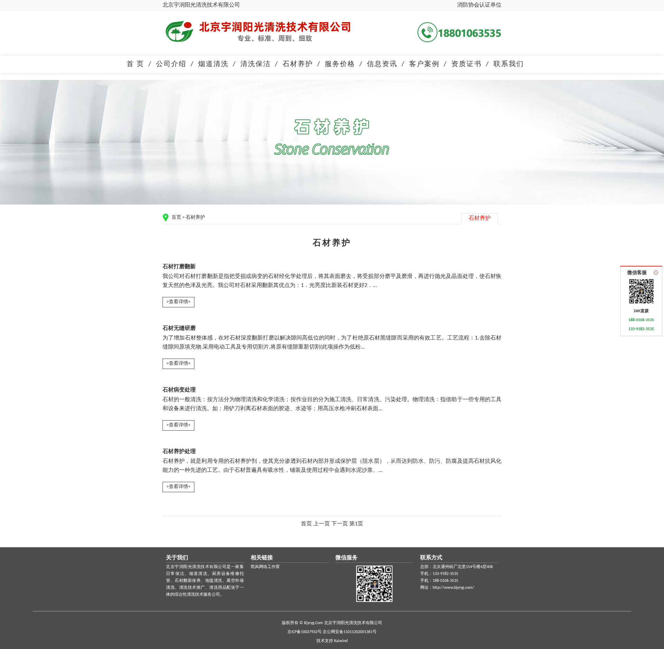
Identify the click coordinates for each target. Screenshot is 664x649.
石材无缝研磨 (179, 328)
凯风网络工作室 (265, 567)
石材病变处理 (179, 390)
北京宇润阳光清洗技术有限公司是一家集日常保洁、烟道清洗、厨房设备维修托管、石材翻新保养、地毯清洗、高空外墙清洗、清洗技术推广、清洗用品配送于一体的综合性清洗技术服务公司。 (205, 581)
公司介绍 (171, 64)
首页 (176, 217)
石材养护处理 (179, 451)
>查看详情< (178, 302)
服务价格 (340, 64)
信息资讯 (382, 64)
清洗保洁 (255, 64)
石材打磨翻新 (179, 267)
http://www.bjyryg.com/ (453, 588)
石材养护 (298, 64)
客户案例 (424, 64)
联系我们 (509, 64)
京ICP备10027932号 (304, 632)
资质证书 (466, 64)
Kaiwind (341, 641)
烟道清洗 (213, 64)
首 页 (135, 64)
